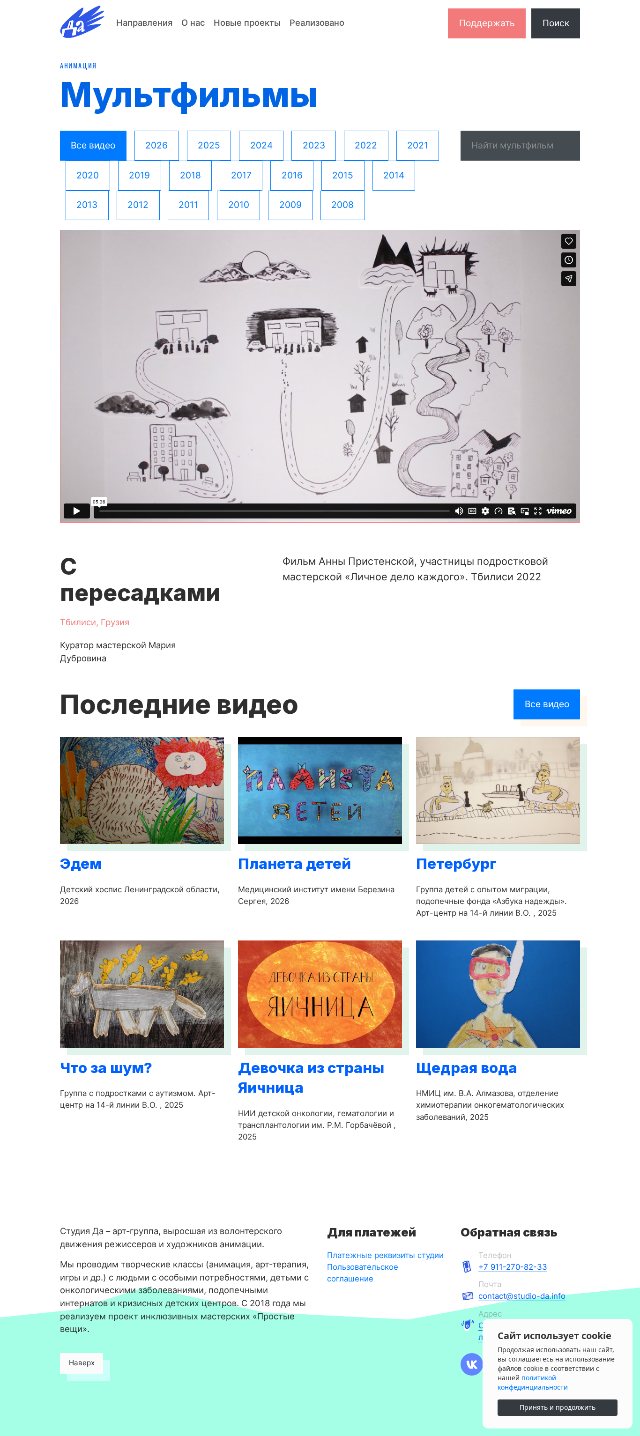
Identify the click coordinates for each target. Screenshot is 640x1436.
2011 (188, 204)
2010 (238, 204)
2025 (209, 145)
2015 (342, 175)
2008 (342, 204)
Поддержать (487, 23)
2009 (290, 204)
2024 (261, 145)
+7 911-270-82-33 (512, 1267)
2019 (139, 175)
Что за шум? (106, 1068)
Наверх (82, 1362)
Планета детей (294, 864)
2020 (87, 175)
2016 (292, 175)
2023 (314, 145)
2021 (417, 145)
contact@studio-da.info (522, 1296)
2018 (190, 175)
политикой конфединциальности (533, 1382)
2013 (86, 204)
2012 (138, 204)
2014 (393, 175)
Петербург (456, 864)
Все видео (93, 145)
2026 (156, 145)
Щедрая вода (466, 1068)
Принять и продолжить (557, 1407)
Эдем (81, 864)
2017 (241, 175)
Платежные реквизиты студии (385, 1255)
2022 (366, 145)
